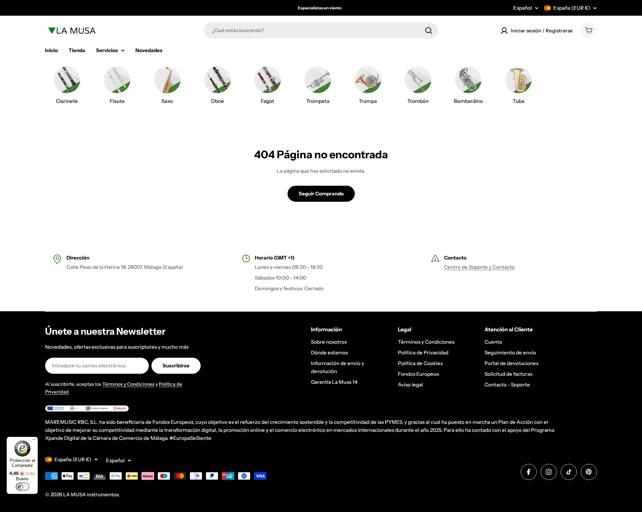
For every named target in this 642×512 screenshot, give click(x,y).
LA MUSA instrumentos (91, 494)
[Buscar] (429, 30)
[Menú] (34, 441)
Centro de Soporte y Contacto (479, 267)
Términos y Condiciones (128, 384)
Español (522, 7)
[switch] (22, 487)
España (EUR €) (571, 8)
